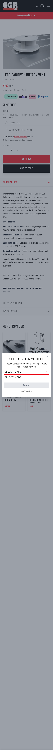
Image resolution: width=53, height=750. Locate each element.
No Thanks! (26, 391)
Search (26, 385)
